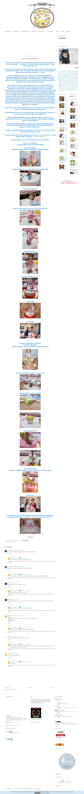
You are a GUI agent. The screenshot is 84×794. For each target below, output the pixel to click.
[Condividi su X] (25, 540)
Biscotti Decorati (69, 70)
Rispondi (9, 553)
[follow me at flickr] (76, 42)
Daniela (9, 582)
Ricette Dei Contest (64, 85)
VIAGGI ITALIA (64, 90)
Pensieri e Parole (69, 81)
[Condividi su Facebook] (26, 540)
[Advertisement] (30, 44)
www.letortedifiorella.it (45, 135)
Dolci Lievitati (64, 74)
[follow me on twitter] (63, 42)
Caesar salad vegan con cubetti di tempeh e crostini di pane (66, 707)
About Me (15, 31)
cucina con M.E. (11, 615)
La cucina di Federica (61, 710)
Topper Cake (69, 87)
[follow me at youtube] (71, 42)
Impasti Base (71, 78)
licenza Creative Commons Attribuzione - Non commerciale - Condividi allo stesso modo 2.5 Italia (66, 724)
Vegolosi (58, 706)
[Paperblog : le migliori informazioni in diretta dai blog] (13, 732)
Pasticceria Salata (61, 81)
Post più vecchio (52, 687)
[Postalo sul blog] (24, 540)
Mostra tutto (76, 718)
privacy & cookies (14, 722)
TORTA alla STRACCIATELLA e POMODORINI (64, 716)
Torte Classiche (75, 87)
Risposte (10, 555)
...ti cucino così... (60, 702)
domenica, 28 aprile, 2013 (16, 653)
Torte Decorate (61, 88)
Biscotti (63, 70)
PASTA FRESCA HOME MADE (64, 80)
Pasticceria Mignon (74, 80)
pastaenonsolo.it (11, 550)
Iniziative (75, 78)
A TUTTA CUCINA (60, 715)
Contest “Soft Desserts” (66, 129)
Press (57, 31)
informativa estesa (37, 793)
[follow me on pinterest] (69, 42)
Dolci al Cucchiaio (62, 73)
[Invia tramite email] (22, 540)
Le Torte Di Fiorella (38, 136)
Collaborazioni (60, 72)
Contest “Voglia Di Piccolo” (66, 99)
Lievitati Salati (67, 79)
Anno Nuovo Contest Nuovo (66, 167)
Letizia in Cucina (11, 636)
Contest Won (49, 31)
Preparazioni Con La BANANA (69, 82)
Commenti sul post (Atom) (12, 689)
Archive (68, 31)
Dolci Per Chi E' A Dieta (70, 74)
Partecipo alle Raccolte (37, 31)
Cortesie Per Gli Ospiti (73, 72)
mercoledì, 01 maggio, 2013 (26, 574)
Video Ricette (71, 90)
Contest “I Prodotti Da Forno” (66, 105)
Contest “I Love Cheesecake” (66, 136)
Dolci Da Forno (71, 73)
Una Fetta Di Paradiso (15, 558)
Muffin (71, 79)
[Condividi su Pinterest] (27, 540)
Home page (8, 31)
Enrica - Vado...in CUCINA (13, 566)
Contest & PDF (25, 31)
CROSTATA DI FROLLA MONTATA (62, 703)
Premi (62, 31)
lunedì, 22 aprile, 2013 (18, 550)
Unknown (9, 653)
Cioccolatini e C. (75, 70)
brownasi (9, 599)
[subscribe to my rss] (74, 42)
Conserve (65, 72)
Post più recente (8, 687)
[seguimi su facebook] (61, 42)
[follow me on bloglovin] (66, 42)
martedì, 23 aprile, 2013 (18, 636)
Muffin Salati (75, 79)
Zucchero (62, 91)
